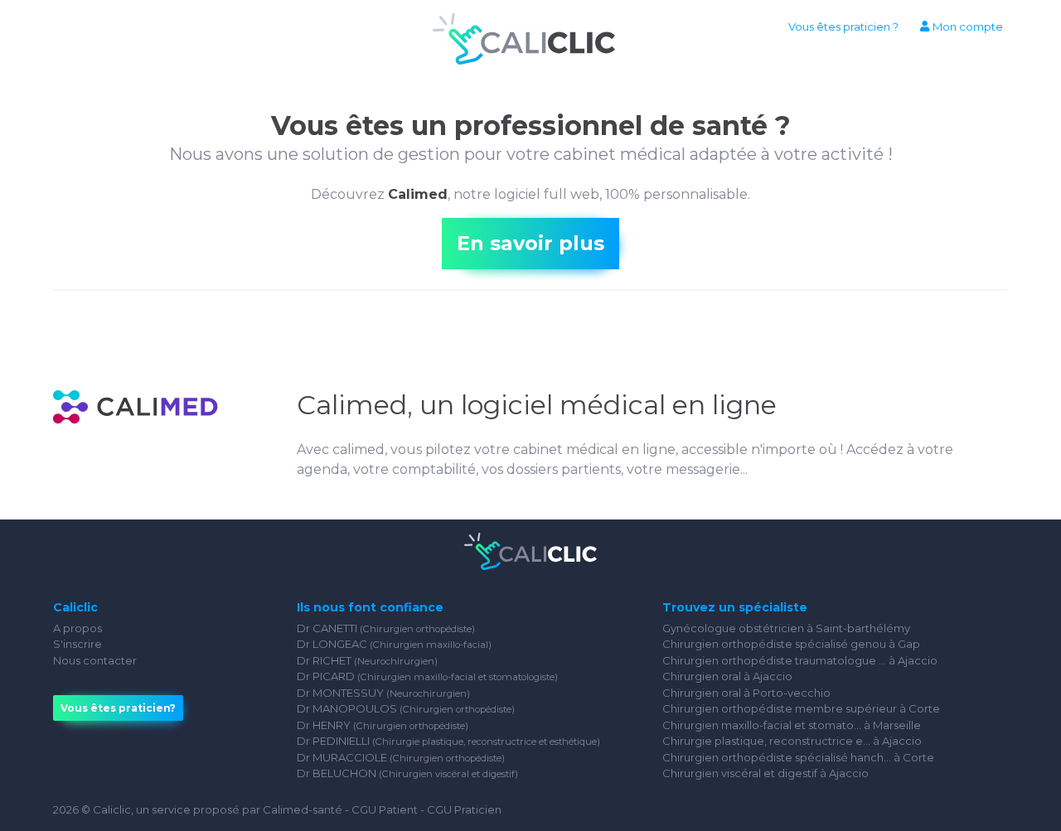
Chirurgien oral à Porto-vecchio (746, 692)
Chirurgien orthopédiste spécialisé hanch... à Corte (798, 757)
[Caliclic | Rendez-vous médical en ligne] (524, 41)
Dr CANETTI (386, 628)
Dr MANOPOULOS (406, 708)
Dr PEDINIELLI (448, 740)
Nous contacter (95, 660)
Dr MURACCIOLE (401, 757)
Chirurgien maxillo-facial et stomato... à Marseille (791, 725)
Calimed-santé (302, 809)
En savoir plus (530, 243)
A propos (77, 628)
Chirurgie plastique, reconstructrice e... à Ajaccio (792, 740)
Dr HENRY (382, 725)
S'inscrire (77, 643)
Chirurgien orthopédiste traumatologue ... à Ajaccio (799, 660)
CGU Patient (384, 809)
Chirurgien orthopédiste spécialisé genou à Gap (791, 643)
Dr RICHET (367, 660)
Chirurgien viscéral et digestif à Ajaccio (765, 773)
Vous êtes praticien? (118, 708)
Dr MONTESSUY (383, 692)
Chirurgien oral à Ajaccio (727, 676)
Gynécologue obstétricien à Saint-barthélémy (786, 628)
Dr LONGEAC (394, 643)
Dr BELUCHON (407, 773)
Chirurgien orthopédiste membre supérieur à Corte (801, 708)
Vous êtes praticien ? (843, 26)
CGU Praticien (464, 809)
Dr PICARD (427, 676)
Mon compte (966, 26)
